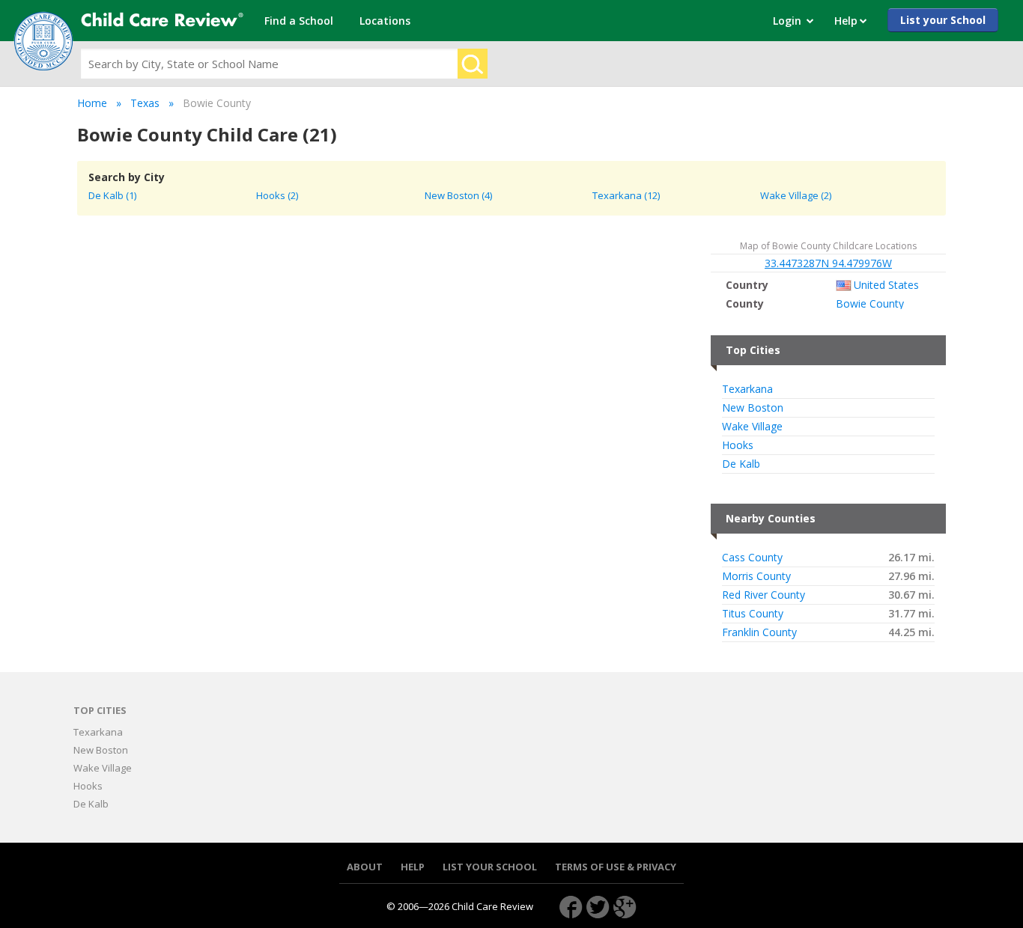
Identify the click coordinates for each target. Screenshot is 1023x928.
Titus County (752, 613)
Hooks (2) (277, 195)
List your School (943, 20)
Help (413, 867)
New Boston (752, 408)
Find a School (298, 20)
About (365, 867)
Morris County (756, 576)
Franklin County (759, 632)
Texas (145, 103)
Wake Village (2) (795, 195)
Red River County (763, 595)
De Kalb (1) (112, 195)
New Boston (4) (458, 195)
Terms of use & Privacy (615, 867)
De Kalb (741, 464)
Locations (384, 20)
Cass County (752, 557)
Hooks (737, 445)
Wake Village (752, 426)
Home (92, 103)
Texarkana (747, 389)
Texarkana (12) (626, 195)
